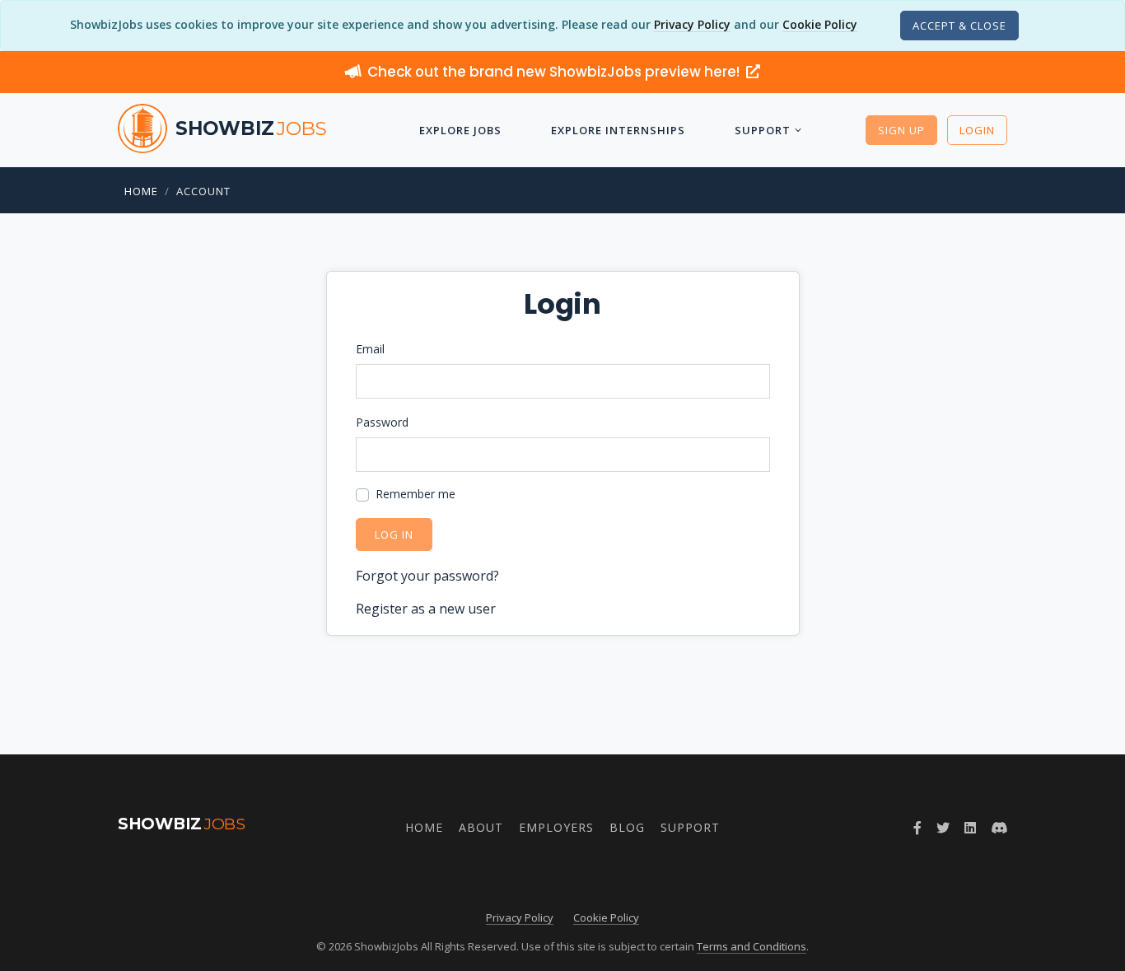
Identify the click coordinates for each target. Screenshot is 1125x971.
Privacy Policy (692, 24)
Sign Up (901, 130)
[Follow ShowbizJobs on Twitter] (943, 828)
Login (977, 130)
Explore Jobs (460, 130)
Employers (556, 827)
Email (370, 349)
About (481, 827)
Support (763, 130)
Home (141, 191)
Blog (627, 827)
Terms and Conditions (751, 946)
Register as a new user (426, 609)
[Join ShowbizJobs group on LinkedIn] (970, 828)
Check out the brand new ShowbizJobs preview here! (555, 72)
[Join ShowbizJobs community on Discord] (999, 828)
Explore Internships (618, 130)
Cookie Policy (819, 24)
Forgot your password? (427, 576)
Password (382, 422)
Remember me (415, 494)
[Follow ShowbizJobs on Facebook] (917, 828)
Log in (394, 534)
